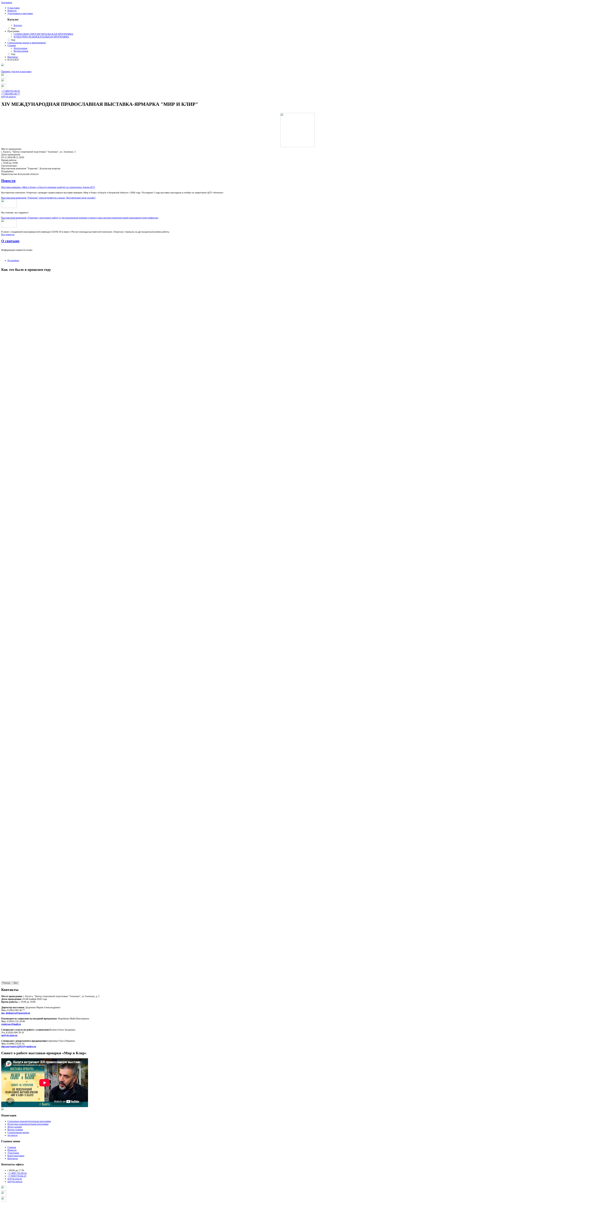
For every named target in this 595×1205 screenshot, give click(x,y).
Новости (12, 10)
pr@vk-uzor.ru (8, 96)
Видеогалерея (21, 51)
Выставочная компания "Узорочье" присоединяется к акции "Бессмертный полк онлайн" (48, 197)
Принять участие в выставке (16, 71)
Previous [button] (6, 983)
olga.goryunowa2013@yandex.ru (18, 1046)
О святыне (10, 241)
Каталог (18, 25)
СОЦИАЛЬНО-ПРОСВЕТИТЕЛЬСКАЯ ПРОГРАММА (43, 34)
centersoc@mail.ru (11, 1024)
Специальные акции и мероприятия (26, 42)
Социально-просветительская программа (29, 1121)
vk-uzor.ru (12, 1135)
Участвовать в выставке (20, 13)
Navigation (6, 2)
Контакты (12, 57)
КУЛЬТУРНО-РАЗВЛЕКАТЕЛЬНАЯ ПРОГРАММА (41, 36)
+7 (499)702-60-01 (10, 91)
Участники (13, 1153)
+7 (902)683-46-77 (10, 93)
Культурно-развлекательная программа (27, 1124)
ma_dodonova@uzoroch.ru (15, 1013)
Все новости (7, 234)
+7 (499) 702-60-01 (17, 1173)
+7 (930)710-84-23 (16, 1176)
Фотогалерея (20, 48)
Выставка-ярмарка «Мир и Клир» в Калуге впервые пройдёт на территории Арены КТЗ (48, 187)
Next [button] (15, 983)
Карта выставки (15, 1155)
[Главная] (2, 65)
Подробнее (13, 260)
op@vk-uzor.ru (9, 1035)
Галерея (11, 45)
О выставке (13, 8)
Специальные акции (18, 1132)
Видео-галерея (15, 1129)
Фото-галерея (14, 1127)
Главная (11, 1147)
